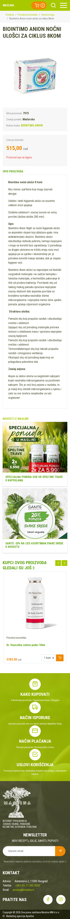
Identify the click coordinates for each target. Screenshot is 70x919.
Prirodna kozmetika (28, 14)
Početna (10, 14)
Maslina (8, 5)
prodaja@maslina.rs (23, 890)
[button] (39, 5)
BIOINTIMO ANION (32, 125)
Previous (58, 563)
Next (64, 563)
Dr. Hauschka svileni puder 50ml (25, 645)
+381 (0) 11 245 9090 (27, 885)
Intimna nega (47, 14)
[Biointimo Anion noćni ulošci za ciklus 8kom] (35, 75)
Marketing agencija (15, 916)
